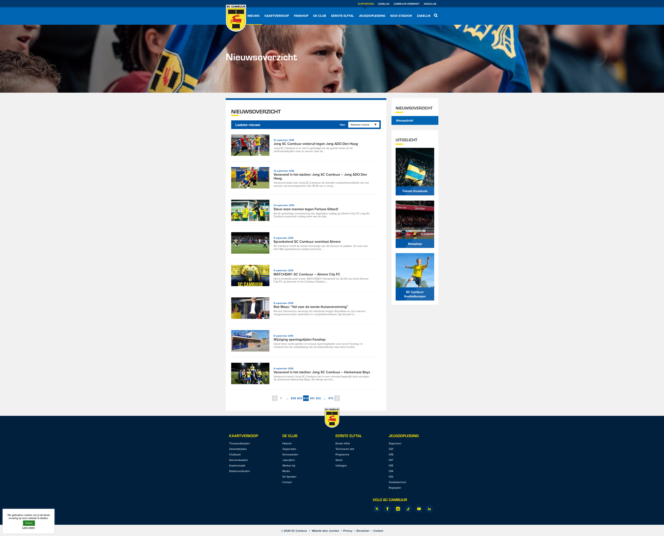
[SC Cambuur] (236, 18)
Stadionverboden (239, 471)
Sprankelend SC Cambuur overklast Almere (307, 241)
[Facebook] (387, 509)
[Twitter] (377, 509)
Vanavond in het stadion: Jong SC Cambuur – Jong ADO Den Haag (320, 176)
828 (293, 398)
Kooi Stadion (401, 15)
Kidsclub (430, 4)
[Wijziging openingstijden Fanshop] (250, 341)
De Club (319, 15)
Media (286, 471)
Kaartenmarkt (237, 465)
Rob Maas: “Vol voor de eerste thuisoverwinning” (311, 307)
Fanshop (301, 15)
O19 (391, 454)
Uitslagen (341, 465)
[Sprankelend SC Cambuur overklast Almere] (250, 243)
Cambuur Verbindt (407, 4)
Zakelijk (383, 4)
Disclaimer (363, 531)
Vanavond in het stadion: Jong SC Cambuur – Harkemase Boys (322, 372)
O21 (391, 449)
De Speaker (289, 476)
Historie (287, 443)
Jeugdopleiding (372, 15)
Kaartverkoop (277, 15)
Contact (287, 482)
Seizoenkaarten (238, 460)
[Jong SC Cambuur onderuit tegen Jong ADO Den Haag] (250, 145)
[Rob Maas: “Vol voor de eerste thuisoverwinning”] (250, 308)
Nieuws (253, 15)
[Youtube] (419, 509)
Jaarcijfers (288, 460)
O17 (391, 460)
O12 (391, 476)
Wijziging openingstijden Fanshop (300, 339)
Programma (342, 454)
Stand (338, 460)
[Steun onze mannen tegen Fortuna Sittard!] (250, 210)
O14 (391, 471)
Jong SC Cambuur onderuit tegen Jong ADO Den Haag (316, 144)
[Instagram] (398, 509)
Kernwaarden (290, 454)
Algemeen (395, 443)
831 (312, 398)
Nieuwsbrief (404, 120)
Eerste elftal (342, 15)
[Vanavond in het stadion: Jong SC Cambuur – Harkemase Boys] (250, 373)
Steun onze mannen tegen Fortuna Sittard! (306, 209)
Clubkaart (235, 454)
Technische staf (344, 449)
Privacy (347, 531)
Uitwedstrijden (238, 449)
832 (318, 398)
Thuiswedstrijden (239, 443)
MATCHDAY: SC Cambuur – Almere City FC (307, 274)
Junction (334, 531)
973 (330, 398)
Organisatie (289, 449)
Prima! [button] (29, 523)
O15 (391, 465)
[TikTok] (408, 509)
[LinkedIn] (429, 509)
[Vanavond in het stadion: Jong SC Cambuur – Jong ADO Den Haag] (250, 177)
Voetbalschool (397, 482)
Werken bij (288, 465)
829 (299, 398)
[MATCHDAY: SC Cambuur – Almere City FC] (250, 275)
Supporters (366, 4)
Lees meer (28, 527)
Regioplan (395, 487)
